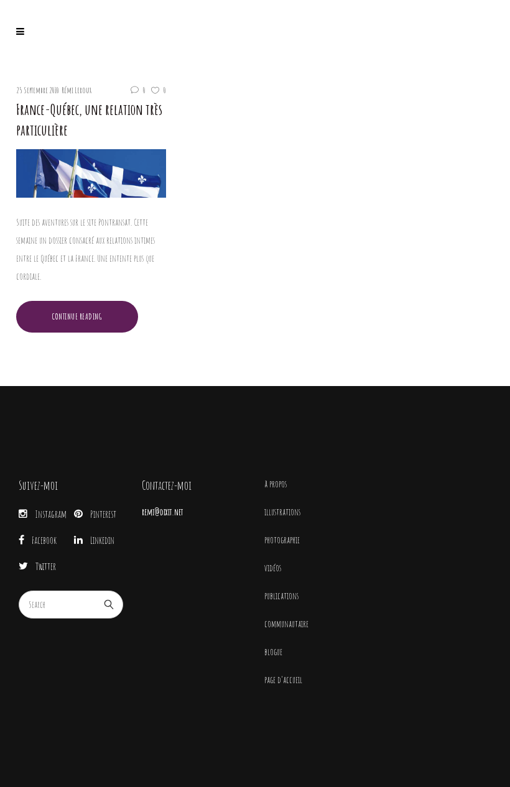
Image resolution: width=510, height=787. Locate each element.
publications (281, 596)
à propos (275, 484)
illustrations (282, 512)
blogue (273, 652)
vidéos (272, 568)
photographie (282, 540)
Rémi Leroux (76, 90)
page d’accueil (283, 680)
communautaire (286, 624)
